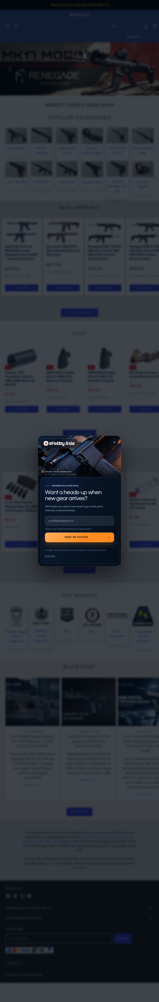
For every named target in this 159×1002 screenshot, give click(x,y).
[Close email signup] (114, 442)
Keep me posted (76, 537)
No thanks (50, 556)
